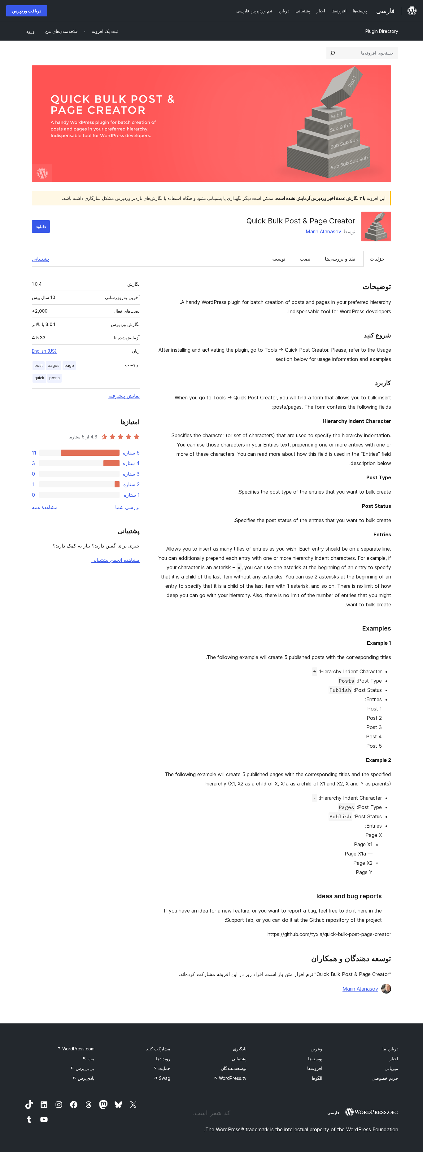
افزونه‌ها (314, 1068)
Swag (162, 1078)
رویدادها (163, 1058)
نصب (305, 259)
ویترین (316, 1048)
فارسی (333, 1112)
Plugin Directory (381, 31)
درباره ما (390, 1048)
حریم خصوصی (385, 1078)
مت (88, 1058)
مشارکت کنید (158, 1048)
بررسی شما (127, 507)
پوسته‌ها (315, 1058)
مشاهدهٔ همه (45, 507)
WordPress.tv (230, 1078)
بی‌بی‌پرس (82, 1068)
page (69, 365)
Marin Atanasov (323, 231)
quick (39, 378)
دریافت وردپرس (26, 10)
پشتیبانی (40, 259)
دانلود (41, 226)
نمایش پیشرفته (124, 396)
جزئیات (377, 259)
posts (54, 378)
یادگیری (239, 1048)
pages (53, 365)
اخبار (394, 1058)
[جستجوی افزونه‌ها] (332, 53)
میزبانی (391, 1068)
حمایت (161, 1068)
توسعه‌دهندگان (233, 1068)
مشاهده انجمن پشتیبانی (115, 560)
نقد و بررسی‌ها (340, 259)
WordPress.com (75, 1048)
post (38, 365)
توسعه (278, 259)
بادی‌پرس (83, 1078)
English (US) (44, 351)
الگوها (317, 1078)
